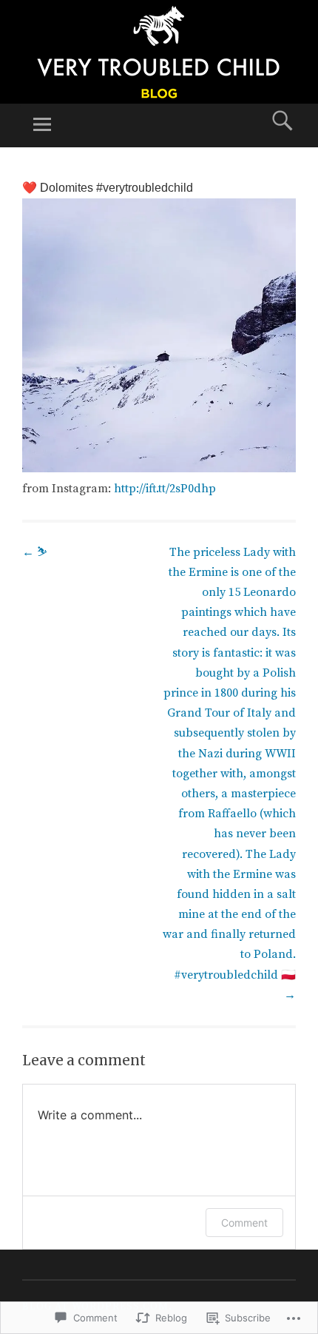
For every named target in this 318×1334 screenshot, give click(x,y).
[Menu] (42, 125)
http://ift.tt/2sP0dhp (165, 488)
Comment (244, 1222)
